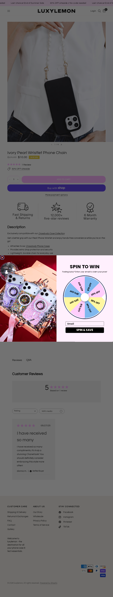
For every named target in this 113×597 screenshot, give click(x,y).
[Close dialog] (2, 257)
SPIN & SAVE (84, 330)
